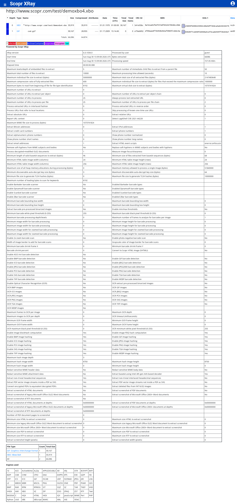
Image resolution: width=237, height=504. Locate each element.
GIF (18, 31)
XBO (19, 25)
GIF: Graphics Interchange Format (22, 450)
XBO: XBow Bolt (14, 454)
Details (233, 18)
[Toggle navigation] (5, 5)
